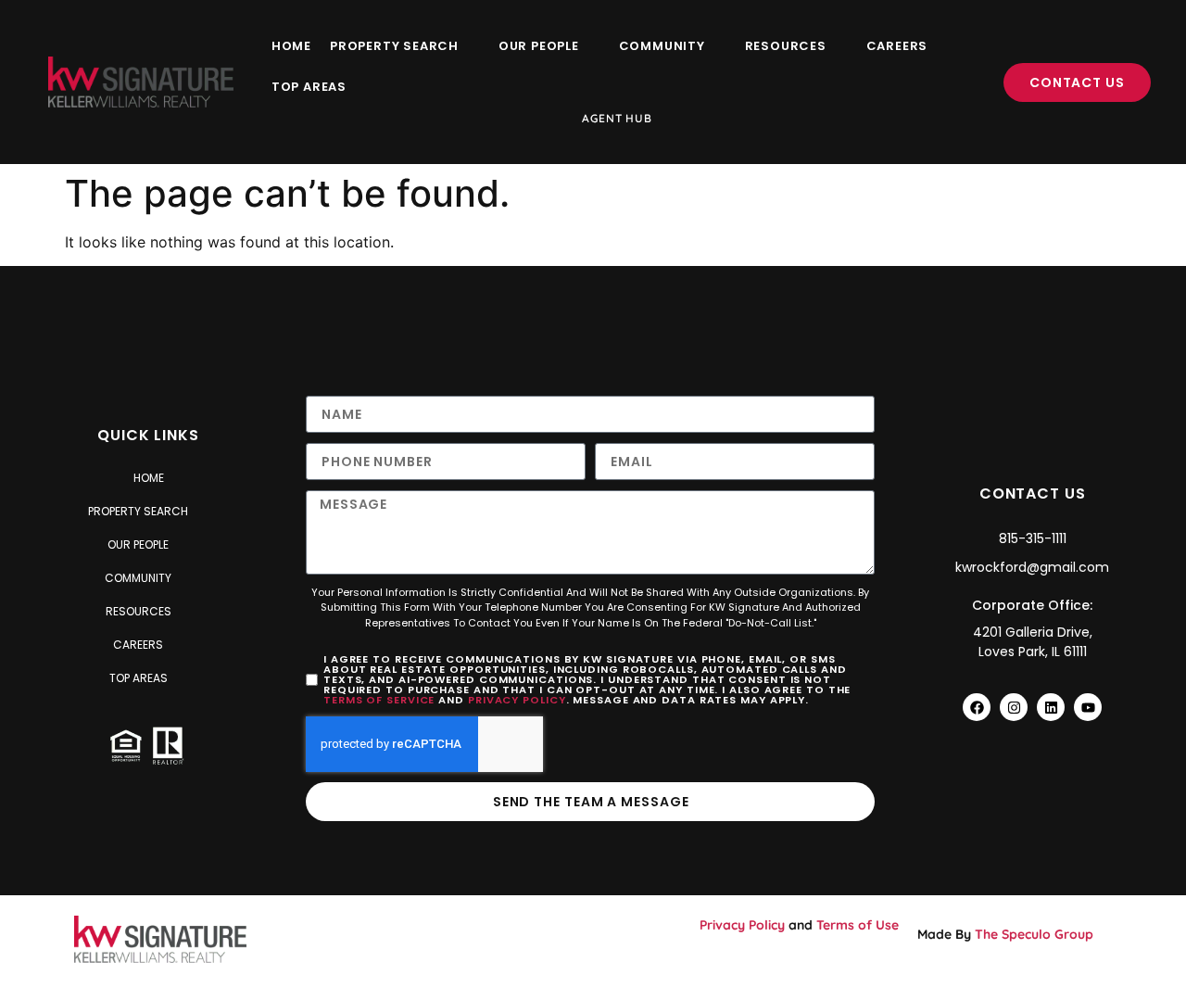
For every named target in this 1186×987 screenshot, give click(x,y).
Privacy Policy (517, 699)
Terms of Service (379, 699)
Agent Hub (616, 118)
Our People (538, 46)
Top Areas (309, 86)
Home (291, 46)
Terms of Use (857, 925)
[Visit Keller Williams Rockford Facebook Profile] (976, 707)
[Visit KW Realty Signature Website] (140, 82)
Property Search (394, 46)
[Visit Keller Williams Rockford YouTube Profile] (1088, 707)
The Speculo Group (1034, 934)
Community (662, 46)
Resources (785, 46)
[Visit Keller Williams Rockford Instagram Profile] (1014, 707)
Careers (897, 46)
